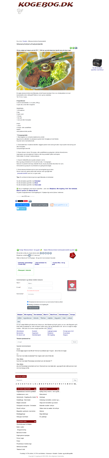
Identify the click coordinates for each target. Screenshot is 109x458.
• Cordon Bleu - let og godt (58, 263)
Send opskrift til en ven (61, 205)
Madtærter (50, 333)
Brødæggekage (21, 414)
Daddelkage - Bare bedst (23, 400)
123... (75, 384)
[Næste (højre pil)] (73, 48)
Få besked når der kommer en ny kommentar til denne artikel (46, 302)
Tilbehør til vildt (21, 449)
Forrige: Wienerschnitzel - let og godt (29, 250)
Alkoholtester (20, 331)
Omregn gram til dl (68, 331)
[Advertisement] (47, 27)
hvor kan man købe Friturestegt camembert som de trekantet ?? (34, 361)
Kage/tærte (35, 333)
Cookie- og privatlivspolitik (65, 453)
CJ (17, 354)
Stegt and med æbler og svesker (49, 403)
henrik (18, 349)
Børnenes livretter (21, 432)
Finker (18, 441)
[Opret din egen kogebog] (71, 285)
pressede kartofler (22, 173)
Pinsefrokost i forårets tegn (24, 444)
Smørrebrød (66, 333)
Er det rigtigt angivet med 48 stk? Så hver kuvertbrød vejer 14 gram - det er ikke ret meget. (42, 351)
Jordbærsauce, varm (22, 394)
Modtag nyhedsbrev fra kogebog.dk (38, 304)
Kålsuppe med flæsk (22, 417)
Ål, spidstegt (43, 417)
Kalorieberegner (36, 335)
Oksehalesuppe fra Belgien (24, 424)
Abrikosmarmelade (22, 446)
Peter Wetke (20, 359)
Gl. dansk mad (21, 335)
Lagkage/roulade (52, 331)
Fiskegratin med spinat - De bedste (26, 405)
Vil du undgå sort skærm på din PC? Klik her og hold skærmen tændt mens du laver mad (44, 50)
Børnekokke (20, 333)
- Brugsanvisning (21, 430)
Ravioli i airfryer (21, 408)
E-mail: (19, 287)
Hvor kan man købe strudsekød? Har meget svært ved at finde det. (35, 356)
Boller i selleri (20, 427)
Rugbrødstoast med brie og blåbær (26, 391)
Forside (25, 41)
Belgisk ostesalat (21, 403)
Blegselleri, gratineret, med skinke (26, 411)
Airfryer (50, 328)
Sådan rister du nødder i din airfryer (49, 408)
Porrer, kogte (20, 438)
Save (26, 201)
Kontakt (55, 453)
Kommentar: (20, 294)
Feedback (22, 209)
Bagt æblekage (44, 414)
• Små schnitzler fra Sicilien (40, 263)
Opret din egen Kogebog (39, 205)
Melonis (42, 411)
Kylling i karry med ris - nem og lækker (50, 391)
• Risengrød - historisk (24, 270)
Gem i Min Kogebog (22, 205)
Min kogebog (51, 335)
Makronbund (43, 394)
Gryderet (34, 331)
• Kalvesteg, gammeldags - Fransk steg (25, 263)
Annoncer (49, 453)
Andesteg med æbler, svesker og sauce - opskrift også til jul (50, 400)
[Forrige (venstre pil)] (70, 48)
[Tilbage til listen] (41, 250)
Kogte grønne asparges (23, 435)
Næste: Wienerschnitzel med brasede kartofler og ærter (59, 250)
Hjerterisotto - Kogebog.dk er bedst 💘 (27, 397)
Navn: (18, 283)
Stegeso (65, 335)
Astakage (42, 397)
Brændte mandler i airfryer (47, 405)
